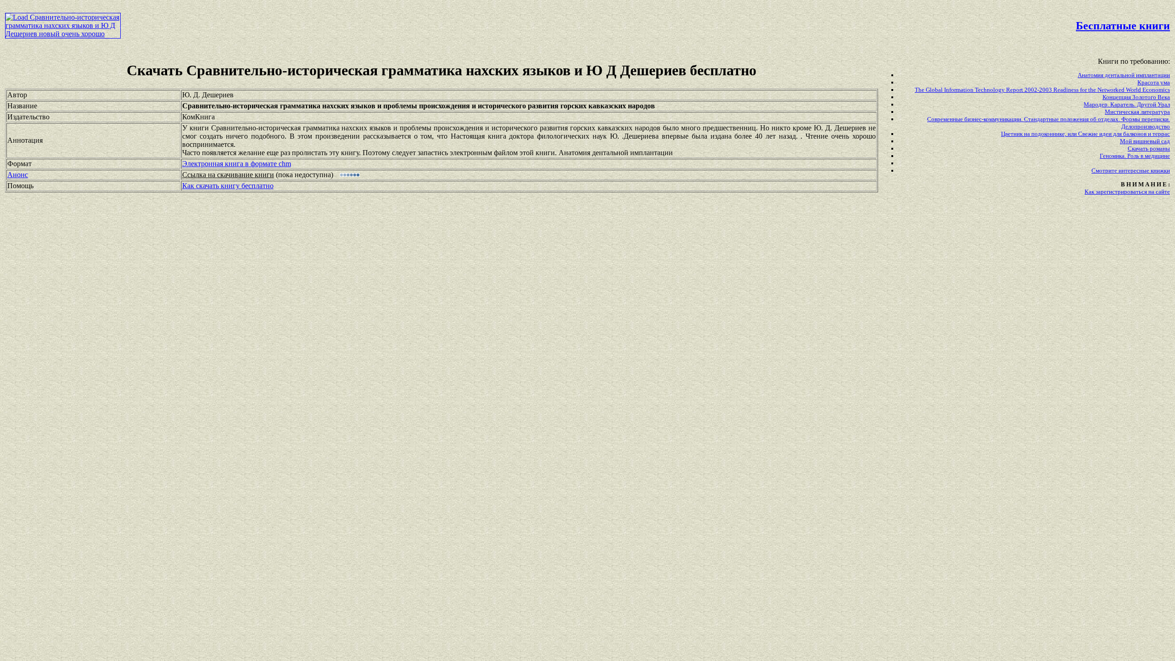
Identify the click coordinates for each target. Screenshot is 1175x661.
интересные (1135, 170)
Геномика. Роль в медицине (1135, 155)
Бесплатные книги (1123, 26)
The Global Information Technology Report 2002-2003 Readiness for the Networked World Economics (1042, 89)
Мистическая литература (1137, 111)
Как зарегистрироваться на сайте (1127, 191)
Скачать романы (1149, 148)
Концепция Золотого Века (1136, 97)
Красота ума (1153, 82)
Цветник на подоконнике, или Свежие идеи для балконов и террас (1085, 133)
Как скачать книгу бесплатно (228, 186)
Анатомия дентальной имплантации (1124, 75)
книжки (1160, 170)
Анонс (17, 175)
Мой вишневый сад (1145, 141)
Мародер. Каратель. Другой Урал (1127, 104)
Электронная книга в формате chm (236, 164)
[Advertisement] (500, 25)
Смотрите (1105, 170)
